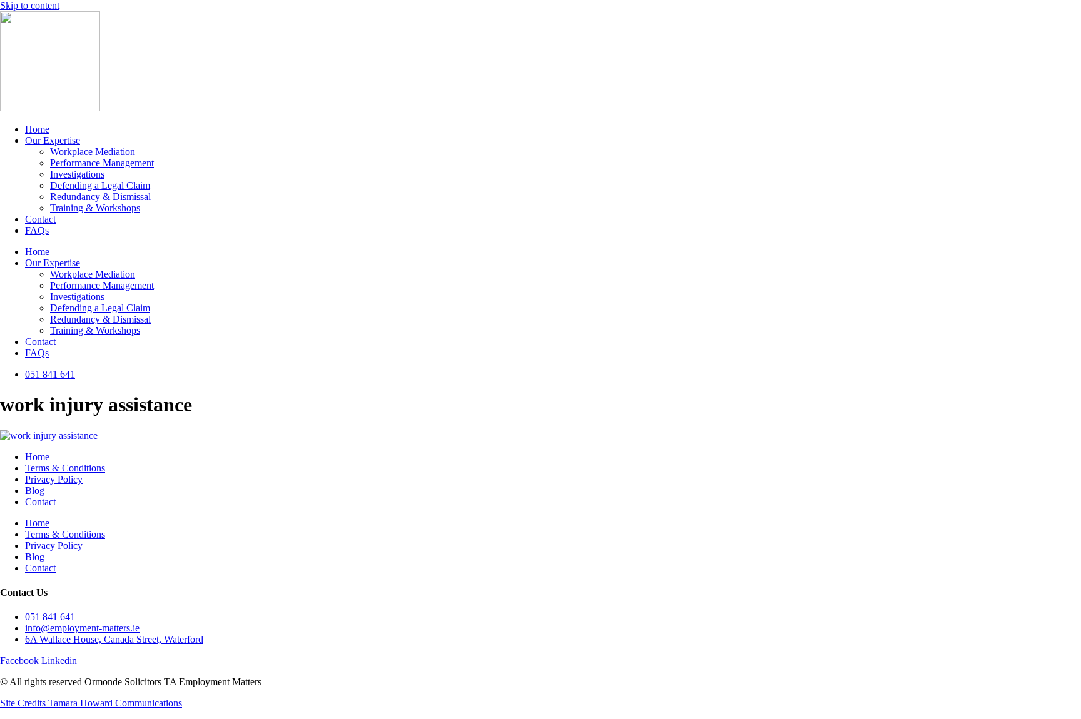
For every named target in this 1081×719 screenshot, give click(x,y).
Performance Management (102, 163)
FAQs (37, 230)
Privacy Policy (54, 479)
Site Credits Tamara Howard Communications (91, 703)
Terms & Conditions (65, 468)
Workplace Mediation (92, 151)
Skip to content (29, 5)
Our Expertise (52, 140)
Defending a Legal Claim (100, 185)
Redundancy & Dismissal (100, 196)
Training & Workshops (95, 208)
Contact (40, 219)
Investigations (77, 174)
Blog (34, 490)
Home (37, 129)
